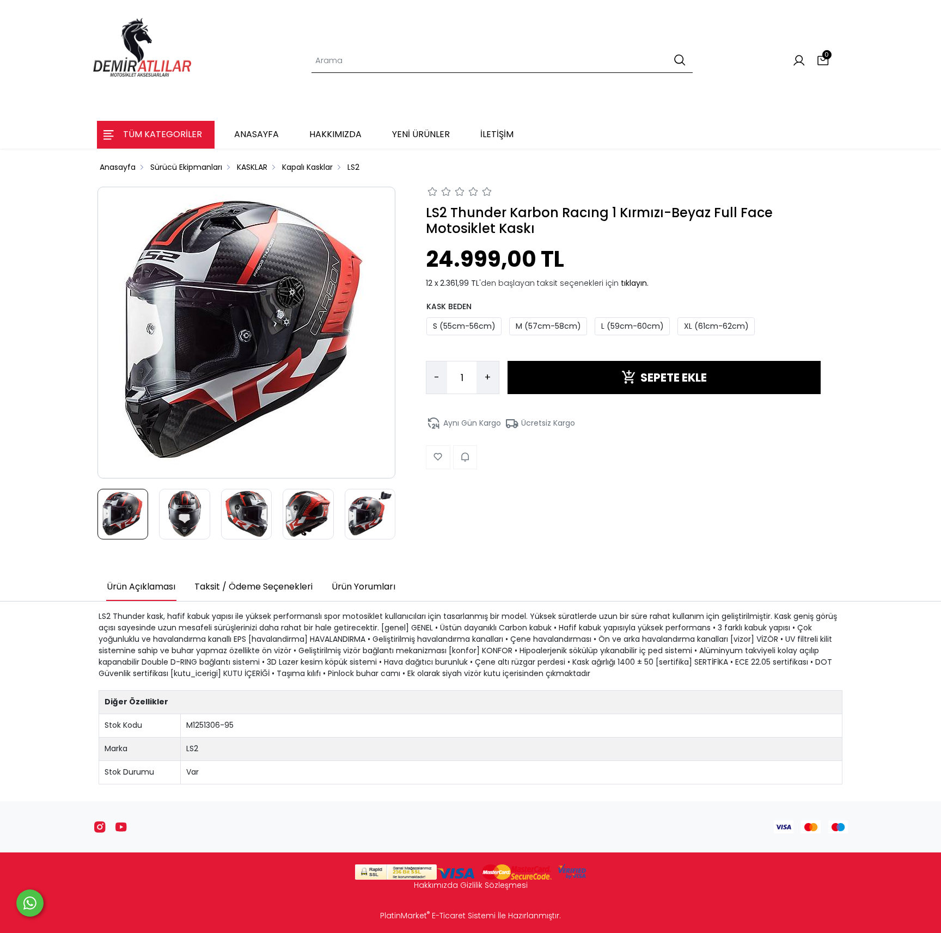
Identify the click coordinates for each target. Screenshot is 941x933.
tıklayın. (635, 282)
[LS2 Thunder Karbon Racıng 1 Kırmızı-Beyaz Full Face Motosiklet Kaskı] (247, 332)
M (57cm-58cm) (548, 325)
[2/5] (439, 193)
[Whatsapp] (30, 903)
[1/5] (432, 193)
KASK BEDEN (449, 305)
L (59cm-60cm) (632, 325)
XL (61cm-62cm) (716, 325)
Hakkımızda (436, 885)
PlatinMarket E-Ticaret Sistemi (438, 915)
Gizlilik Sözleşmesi (494, 885)
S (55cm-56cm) (464, 325)
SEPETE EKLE (673, 377)
